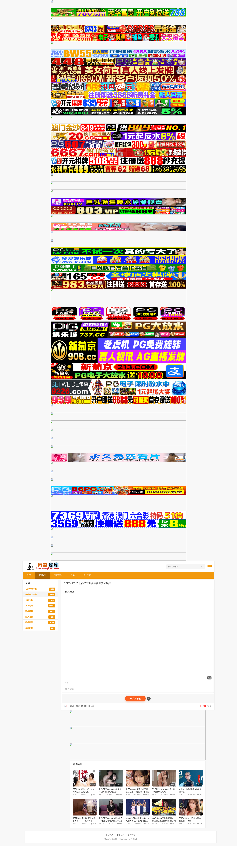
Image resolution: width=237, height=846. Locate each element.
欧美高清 (39, 622)
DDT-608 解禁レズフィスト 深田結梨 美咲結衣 (84, 790)
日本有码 (39, 605)
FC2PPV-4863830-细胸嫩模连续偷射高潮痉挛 (110, 790)
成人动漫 (87, 575)
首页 (29, 575)
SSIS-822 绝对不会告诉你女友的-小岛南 (190, 819)
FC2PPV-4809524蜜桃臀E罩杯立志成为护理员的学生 (110, 819)
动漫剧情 (39, 627)
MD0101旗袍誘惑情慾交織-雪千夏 (190, 790)
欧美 (72, 575)
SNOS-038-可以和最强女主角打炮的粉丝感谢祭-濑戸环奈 (164, 820)
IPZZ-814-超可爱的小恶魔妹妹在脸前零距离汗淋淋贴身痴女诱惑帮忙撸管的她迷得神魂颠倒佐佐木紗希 (137, 793)
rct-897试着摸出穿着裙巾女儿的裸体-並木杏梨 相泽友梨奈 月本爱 (137, 820)
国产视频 (39, 616)
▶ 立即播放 (135, 698)
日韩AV (42, 575)
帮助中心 (109, 834)
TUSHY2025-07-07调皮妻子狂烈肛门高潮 (163, 790)
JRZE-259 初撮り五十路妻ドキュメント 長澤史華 (84, 819)
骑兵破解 (39, 611)
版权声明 (132, 834)
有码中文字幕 (39, 594)
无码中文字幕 (39, 588)
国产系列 (58, 575)
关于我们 (120, 834)
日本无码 (39, 600)
